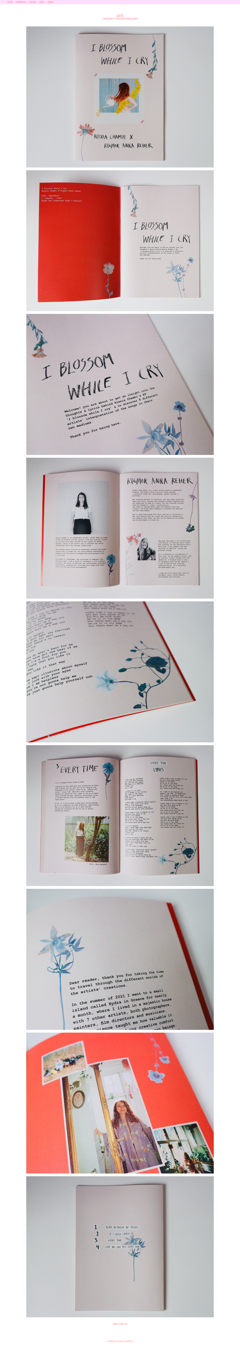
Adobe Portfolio (125, 1341)
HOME (10, 2)
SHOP (41, 2)
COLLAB (32, 2)
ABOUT (50, 2)
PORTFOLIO (21, 2)
